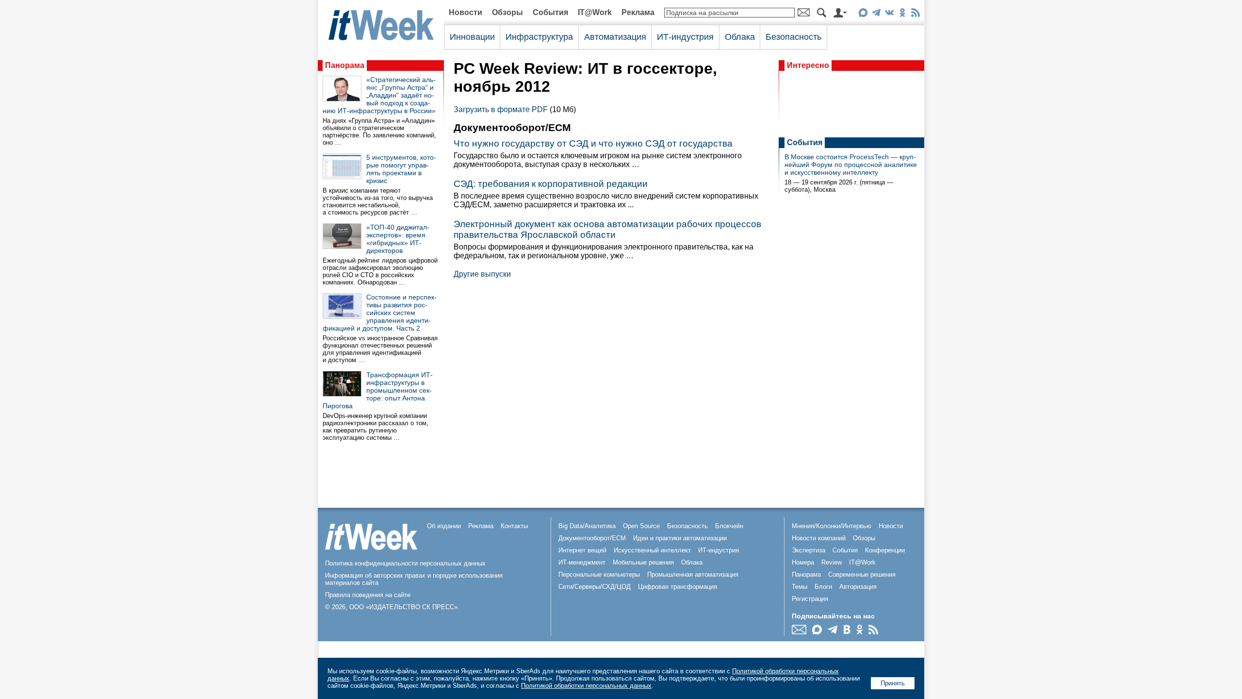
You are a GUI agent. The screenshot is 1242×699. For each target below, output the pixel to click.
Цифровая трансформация (677, 586)
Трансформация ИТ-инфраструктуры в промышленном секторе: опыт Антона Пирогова (378, 390)
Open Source (641, 526)
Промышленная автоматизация (692, 574)
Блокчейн (729, 526)
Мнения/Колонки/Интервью (831, 526)
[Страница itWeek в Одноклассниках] (902, 14)
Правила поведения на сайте (367, 595)
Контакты (514, 526)
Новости (465, 12)
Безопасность (793, 37)
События (550, 12)
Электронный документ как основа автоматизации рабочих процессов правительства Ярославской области (607, 229)
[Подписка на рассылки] (802, 632)
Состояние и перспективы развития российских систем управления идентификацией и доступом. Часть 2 (380, 312)
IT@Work (595, 12)
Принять (893, 683)
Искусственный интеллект (652, 550)
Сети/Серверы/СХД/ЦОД (594, 586)
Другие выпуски (482, 274)
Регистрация (810, 598)
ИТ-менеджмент (581, 562)
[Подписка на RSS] (915, 14)
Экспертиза (808, 550)
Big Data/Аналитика (587, 526)
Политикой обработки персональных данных (586, 685)
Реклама (637, 12)
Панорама (344, 65)
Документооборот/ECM (592, 538)
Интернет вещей (582, 550)
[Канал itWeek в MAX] (862, 14)
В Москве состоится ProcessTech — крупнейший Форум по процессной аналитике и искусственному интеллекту (850, 164)
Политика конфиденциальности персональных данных (405, 563)
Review (831, 562)
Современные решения (862, 574)
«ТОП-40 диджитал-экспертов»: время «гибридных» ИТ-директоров (397, 238)
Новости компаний (819, 538)
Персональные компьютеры (599, 574)
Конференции (885, 550)
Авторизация (858, 586)
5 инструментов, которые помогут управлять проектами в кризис (401, 168)
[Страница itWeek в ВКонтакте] (889, 14)
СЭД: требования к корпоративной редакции (551, 184)
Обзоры (507, 12)
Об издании (444, 526)
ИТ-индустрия (685, 37)
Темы (799, 586)
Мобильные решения (643, 562)
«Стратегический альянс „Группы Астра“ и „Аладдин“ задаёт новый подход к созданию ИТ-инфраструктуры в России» (379, 95)
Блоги (823, 586)
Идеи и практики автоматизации (680, 538)
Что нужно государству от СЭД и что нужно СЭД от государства (593, 143)
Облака (740, 37)
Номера (803, 562)
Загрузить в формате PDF (501, 109)
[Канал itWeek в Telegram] (875, 14)
